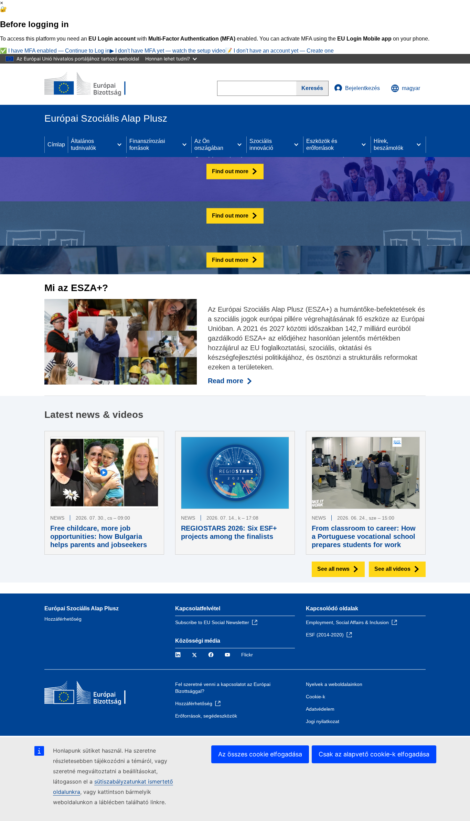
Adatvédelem (320, 709)
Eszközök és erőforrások (321, 144)
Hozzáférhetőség (63, 619)
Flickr (247, 654)
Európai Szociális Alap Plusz (81, 608)
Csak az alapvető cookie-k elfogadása (374, 754)
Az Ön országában (208, 144)
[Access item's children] (119, 144)
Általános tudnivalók (83, 144)
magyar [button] (411, 88)
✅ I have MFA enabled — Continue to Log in (55, 51)
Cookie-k (315, 696)
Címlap (56, 144)
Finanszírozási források (147, 144)
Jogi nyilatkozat (322, 721)
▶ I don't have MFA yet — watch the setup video (167, 51)
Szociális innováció (261, 144)
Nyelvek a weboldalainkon (334, 684)
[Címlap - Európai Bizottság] (94, 84)
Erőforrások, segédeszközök (206, 716)
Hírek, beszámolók (388, 144)
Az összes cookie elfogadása (260, 754)
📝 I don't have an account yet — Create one (279, 51)
